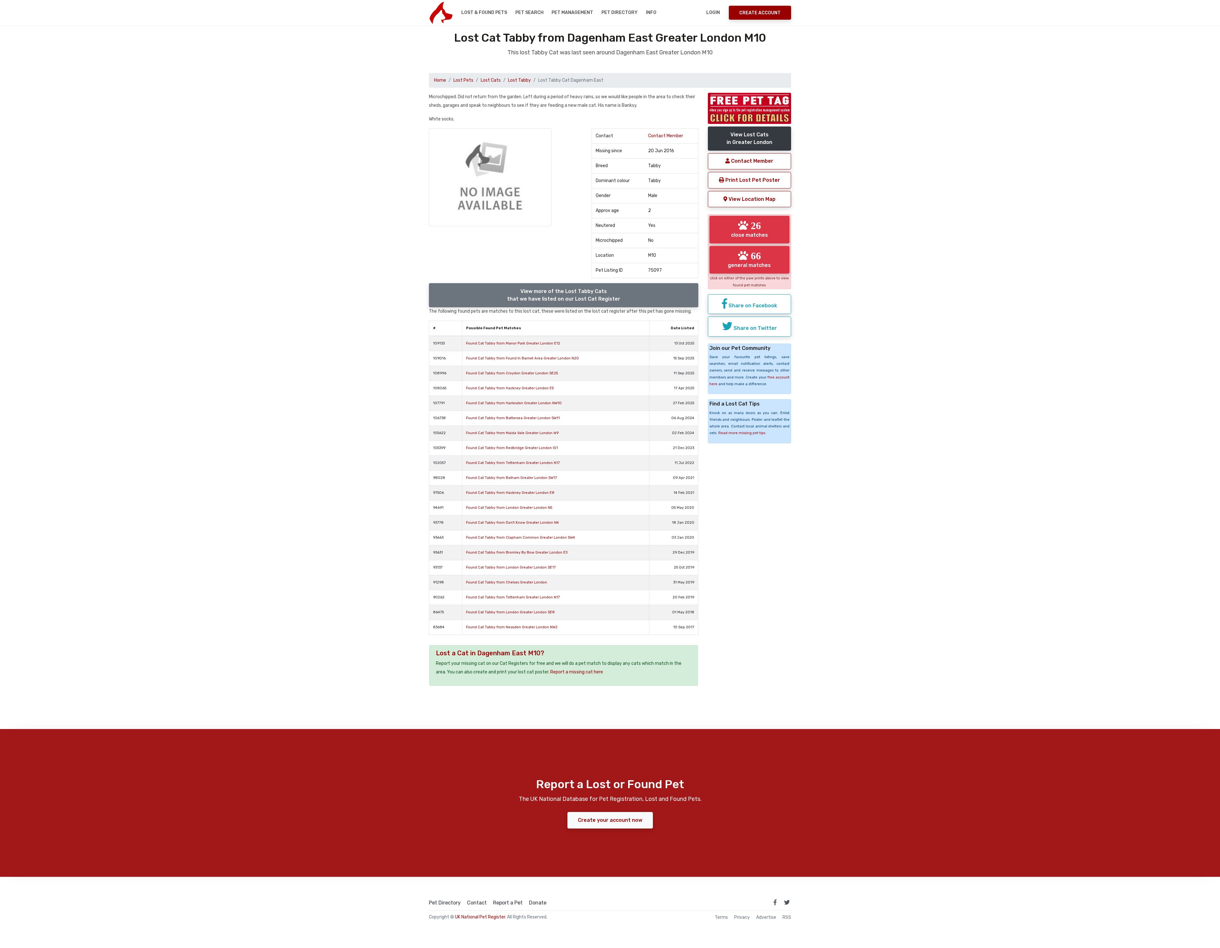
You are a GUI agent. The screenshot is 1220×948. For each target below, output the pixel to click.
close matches (749, 229)
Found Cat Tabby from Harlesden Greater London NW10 (514, 403)
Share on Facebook (752, 306)
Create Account (760, 13)
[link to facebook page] (775, 902)
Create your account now (610, 820)
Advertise (766, 917)
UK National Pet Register (480, 917)
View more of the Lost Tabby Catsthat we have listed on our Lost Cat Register (563, 295)
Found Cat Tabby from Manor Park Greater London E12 (513, 343)
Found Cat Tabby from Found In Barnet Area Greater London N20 (522, 358)
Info (651, 12)
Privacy (742, 917)
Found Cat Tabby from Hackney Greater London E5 (510, 388)
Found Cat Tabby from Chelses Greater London (506, 582)
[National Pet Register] (441, 12)
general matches (749, 259)
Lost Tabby (519, 80)
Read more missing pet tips (741, 433)
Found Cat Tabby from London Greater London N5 (509, 508)
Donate (537, 903)
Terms (721, 917)
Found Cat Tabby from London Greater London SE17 (511, 567)
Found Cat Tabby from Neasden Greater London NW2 (512, 627)
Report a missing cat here (576, 672)
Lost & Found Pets (484, 12)
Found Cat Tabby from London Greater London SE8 (510, 612)
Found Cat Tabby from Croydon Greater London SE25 (512, 373)
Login (713, 12)
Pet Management (572, 12)
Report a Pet (508, 903)
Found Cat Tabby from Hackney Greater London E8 (510, 493)
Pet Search (529, 12)
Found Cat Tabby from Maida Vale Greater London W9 (512, 433)
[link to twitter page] (787, 902)
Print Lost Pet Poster (752, 180)
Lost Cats (491, 80)
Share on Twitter (754, 328)
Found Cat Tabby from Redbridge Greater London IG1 (512, 448)
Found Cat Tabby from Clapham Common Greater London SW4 (520, 537)
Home (440, 80)
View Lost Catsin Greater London (749, 138)
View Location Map (751, 199)
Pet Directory (619, 12)
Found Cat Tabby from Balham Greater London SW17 (511, 478)
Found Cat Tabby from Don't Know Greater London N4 (512, 523)
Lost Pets (463, 80)
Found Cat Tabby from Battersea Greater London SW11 (513, 418)
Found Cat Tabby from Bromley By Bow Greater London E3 (516, 552)
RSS (787, 917)
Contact (477, 903)
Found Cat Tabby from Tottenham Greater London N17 (513, 463)
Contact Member (665, 136)
